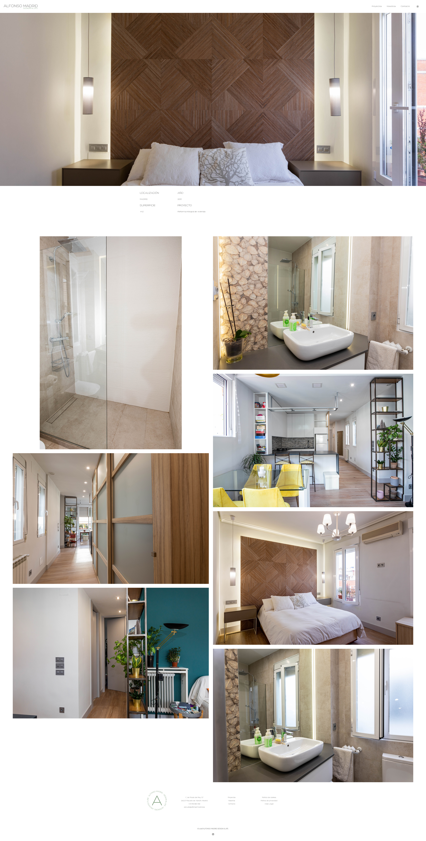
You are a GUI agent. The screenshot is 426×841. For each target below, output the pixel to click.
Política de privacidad (269, 801)
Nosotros (391, 6)
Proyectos (377, 6)
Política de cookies (269, 797)
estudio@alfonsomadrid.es (194, 807)
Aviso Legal (269, 804)
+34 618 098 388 (194, 804)
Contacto (405, 6)
